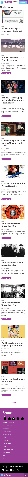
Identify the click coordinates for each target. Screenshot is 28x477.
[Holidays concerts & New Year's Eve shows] (13, 45)
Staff (4, 458)
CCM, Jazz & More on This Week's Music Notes (13, 184)
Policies (4, 446)
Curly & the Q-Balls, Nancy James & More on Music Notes (13, 143)
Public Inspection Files (8, 449)
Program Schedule (7, 431)
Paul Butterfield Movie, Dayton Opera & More (12, 344)
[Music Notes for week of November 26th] (13, 212)
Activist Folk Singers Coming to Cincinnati (11, 29)
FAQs (4, 455)
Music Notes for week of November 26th (12, 224)
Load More (14, 402)
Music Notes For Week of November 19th (12, 263)
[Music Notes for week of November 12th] (13, 291)
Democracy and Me (7, 443)
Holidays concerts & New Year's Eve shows (13, 58)
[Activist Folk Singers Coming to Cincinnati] (13, 16)
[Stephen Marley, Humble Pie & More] (13, 367)
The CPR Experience (7, 425)
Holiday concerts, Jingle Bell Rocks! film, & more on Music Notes (12, 100)
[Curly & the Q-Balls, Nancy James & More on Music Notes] (13, 129)
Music (2, 26)
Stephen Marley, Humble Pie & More (13, 380)
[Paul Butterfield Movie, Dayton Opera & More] (13, 331)
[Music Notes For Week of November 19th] (13, 250)
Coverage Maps (6, 452)
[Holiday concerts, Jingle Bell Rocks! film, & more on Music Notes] (13, 86)
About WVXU (6, 428)
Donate (23, 2)
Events (4, 437)
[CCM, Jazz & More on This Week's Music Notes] (13, 171)
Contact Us (5, 440)
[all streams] (26, 475)
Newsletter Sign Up (7, 434)
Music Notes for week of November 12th (12, 303)
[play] (2, 475)
